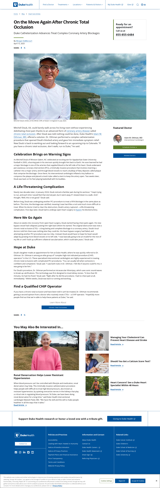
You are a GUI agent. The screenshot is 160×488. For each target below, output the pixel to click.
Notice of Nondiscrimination (58, 447)
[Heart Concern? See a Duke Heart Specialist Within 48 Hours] (97, 386)
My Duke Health (114, 4)
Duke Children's (122, 444)
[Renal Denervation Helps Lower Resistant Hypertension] (46, 350)
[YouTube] (33, 452)
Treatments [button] (62, 4)
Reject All (122, 481)
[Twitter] (28, 452)
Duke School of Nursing (125, 451)
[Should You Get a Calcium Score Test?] (97, 363)
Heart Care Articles (34, 14)
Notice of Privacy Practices (58, 451)
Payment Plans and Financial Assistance (63, 455)
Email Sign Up (87, 455)
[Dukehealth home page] (26, 4)
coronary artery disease (78, 130)
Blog (23, 14)
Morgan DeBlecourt (24, 41)
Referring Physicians (89, 458)
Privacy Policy (57, 486)
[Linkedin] (24, 452)
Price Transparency (55, 458)
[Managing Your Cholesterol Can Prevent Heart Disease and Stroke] (97, 341)
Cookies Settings (106, 481)
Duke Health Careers (90, 447)
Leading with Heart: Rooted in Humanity (63, 444)
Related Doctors (130, 155)
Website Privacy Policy (56, 466)
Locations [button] (77, 4)
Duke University (122, 455)
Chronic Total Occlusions (58, 307)
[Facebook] (16, 452)
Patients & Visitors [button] (93, 4)
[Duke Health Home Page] (25, 435)
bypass (79, 210)
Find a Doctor (48, 4)
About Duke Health (89, 440)
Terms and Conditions (56, 462)
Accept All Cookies (138, 481)
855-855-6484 (125, 35)
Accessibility (52, 440)
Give (129, 4)
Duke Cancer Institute (124, 440)
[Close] (156, 480)
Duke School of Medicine (125, 447)
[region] (80, 481)
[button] (144, 4)
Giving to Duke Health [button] (123, 418)
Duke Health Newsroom (91, 451)
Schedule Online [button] (129, 147)
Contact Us (23, 444)
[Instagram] (20, 452)
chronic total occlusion (24, 134)
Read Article (19, 405)
